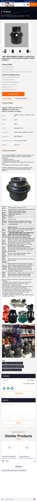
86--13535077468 (30, 1)
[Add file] (2, 499)
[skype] (4, 388)
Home (2, 16)
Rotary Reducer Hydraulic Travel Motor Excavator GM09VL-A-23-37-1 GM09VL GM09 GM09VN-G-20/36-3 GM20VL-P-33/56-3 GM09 (27, 458)
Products (9, 16)
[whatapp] (8, 388)
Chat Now (18, 393)
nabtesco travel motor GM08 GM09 (13, 366)
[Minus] (35, 461)
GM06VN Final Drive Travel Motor (12, 363)
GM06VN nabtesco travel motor (11, 370)
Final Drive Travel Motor (18, 16)
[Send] (34, 499)
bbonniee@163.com (8, 1)
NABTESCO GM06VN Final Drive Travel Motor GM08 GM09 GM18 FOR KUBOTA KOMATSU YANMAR (9, 458)
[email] (12, 388)
